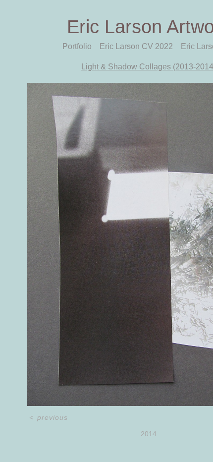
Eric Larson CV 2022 (136, 46)
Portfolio (77, 46)
